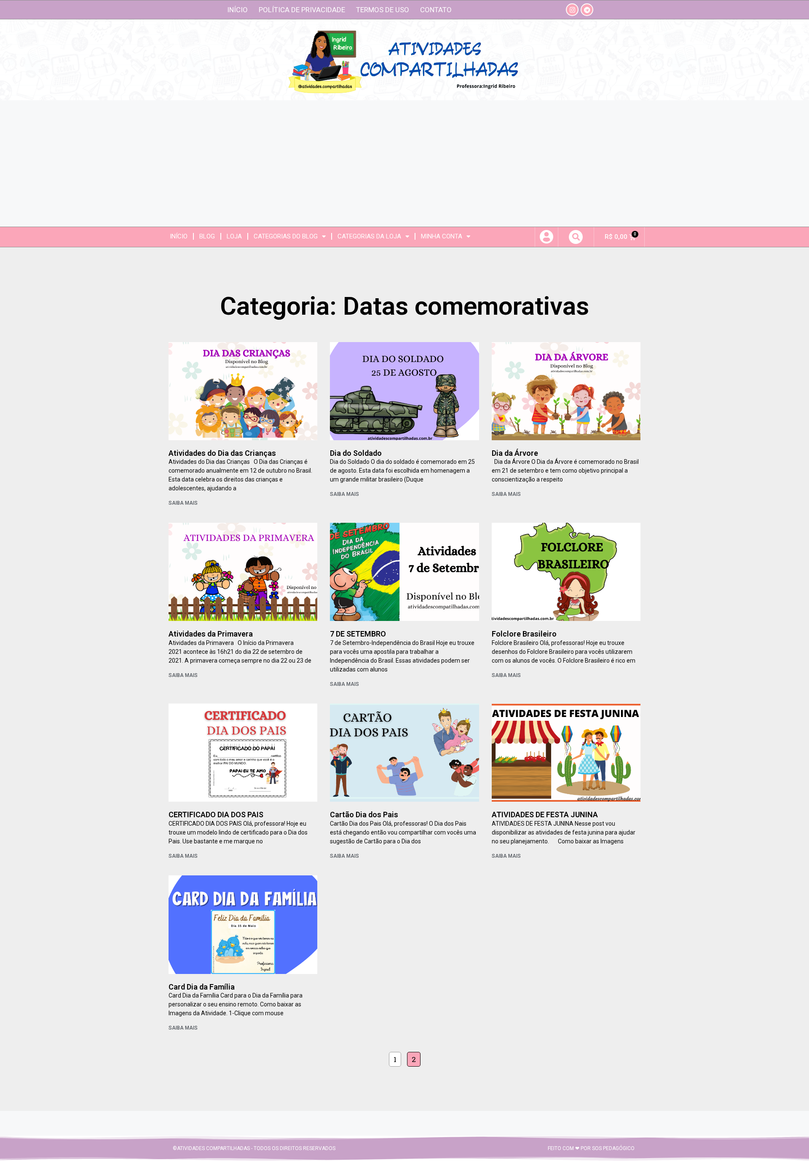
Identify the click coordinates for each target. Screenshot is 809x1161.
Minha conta (441, 236)
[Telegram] (587, 9)
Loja (234, 236)
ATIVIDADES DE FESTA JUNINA (545, 814)
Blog (207, 236)
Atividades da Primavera (211, 633)
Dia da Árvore (515, 453)
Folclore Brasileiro (524, 633)
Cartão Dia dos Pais (364, 814)
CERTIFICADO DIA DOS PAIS (216, 814)
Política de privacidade (302, 9)
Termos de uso (382, 9)
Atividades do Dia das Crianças (222, 453)
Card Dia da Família (202, 986)
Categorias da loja (369, 236)
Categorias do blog (286, 236)
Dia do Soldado (356, 453)
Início (237, 9)
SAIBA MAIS (183, 503)
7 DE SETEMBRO (358, 633)
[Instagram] (572, 9)
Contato (436, 9)
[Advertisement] (404, 163)
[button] (576, 237)
